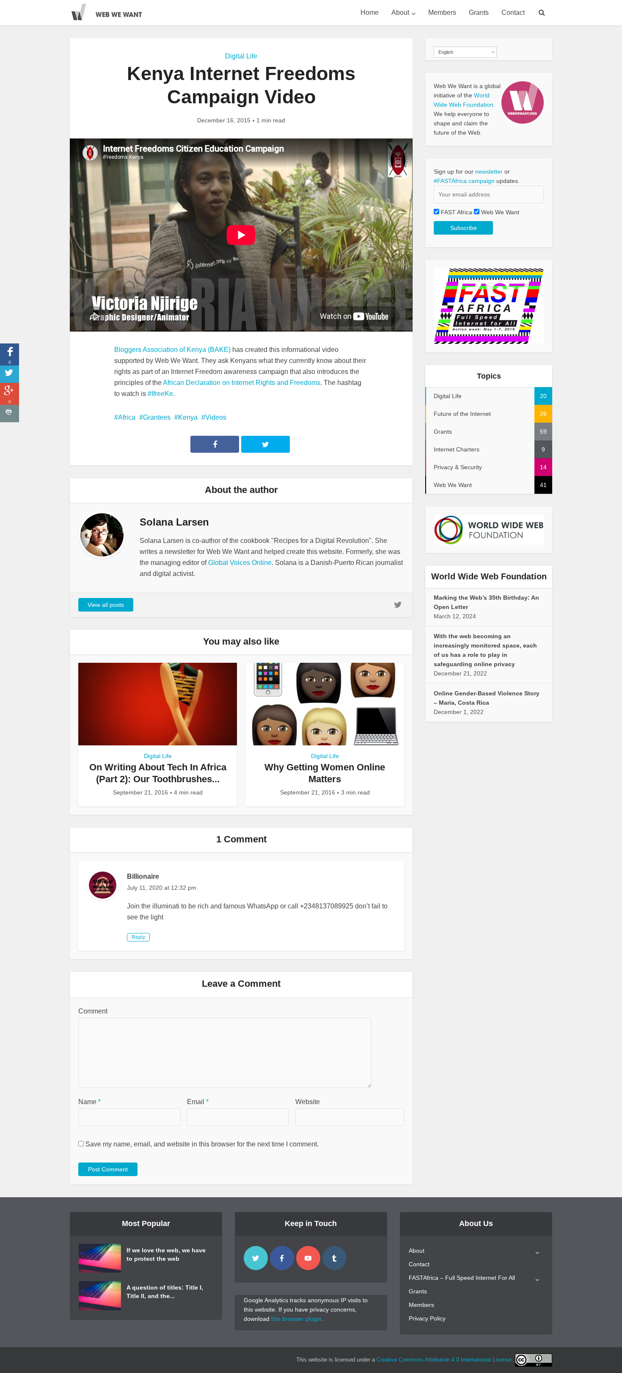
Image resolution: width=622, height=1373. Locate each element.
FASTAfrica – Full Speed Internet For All (462, 1277)
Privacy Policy (427, 1318)
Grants (479, 12)
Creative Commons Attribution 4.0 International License (444, 1359)
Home (370, 12)
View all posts (106, 604)
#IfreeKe (160, 393)
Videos (215, 417)
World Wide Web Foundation (489, 576)
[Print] (9, 413)
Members (442, 12)
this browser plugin (296, 1318)
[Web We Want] (112, 10)
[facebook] (282, 1258)
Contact (513, 12)
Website (307, 1101)
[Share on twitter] (9, 374)
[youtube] (308, 1258)
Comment (92, 1011)
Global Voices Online (240, 562)
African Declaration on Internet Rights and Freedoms (241, 382)
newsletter (489, 171)
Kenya (188, 417)
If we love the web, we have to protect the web (166, 1254)
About (400, 12)
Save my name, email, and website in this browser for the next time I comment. (202, 1144)
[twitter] (256, 1258)
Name (89, 1101)
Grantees (157, 417)
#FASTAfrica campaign (464, 180)
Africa (126, 417)
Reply (138, 937)
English (445, 52)
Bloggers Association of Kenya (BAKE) (172, 349)
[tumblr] (334, 1258)
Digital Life (241, 56)
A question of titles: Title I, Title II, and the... (165, 1291)
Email (198, 1101)
